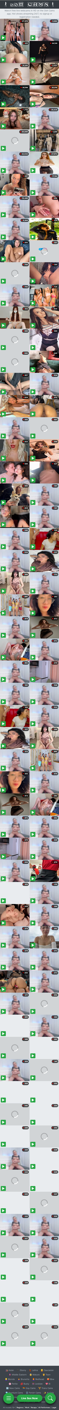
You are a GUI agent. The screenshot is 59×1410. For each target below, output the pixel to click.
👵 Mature (34, 1374)
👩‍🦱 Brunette (23, 1379)
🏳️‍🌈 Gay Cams (29, 1388)
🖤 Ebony (21, 1370)
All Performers (44, 1407)
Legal (54, 1407)
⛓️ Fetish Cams (33, 1392)
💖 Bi (47, 1383)
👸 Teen (46, 1374)
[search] (50, 1398)
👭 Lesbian (37, 1383)
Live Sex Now (29, 1398)
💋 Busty (24, 1383)
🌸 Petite (13, 1383)
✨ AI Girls (49, 1392)
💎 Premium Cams (14, 1392)
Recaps (34, 1407)
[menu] (8, 1398)
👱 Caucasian (47, 1370)
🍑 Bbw (50, 1379)
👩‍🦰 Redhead (38, 1379)
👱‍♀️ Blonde (10, 1379)
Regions (20, 1407)
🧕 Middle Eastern (18, 1374)
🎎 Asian (9, 1370)
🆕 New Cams (13, 1388)
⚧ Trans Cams (45, 1388)
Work (27, 1407)
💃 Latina (33, 1370)
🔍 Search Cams (46, 1401)
